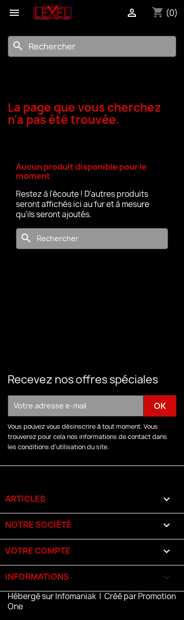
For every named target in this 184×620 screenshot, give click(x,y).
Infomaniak (76, 596)
